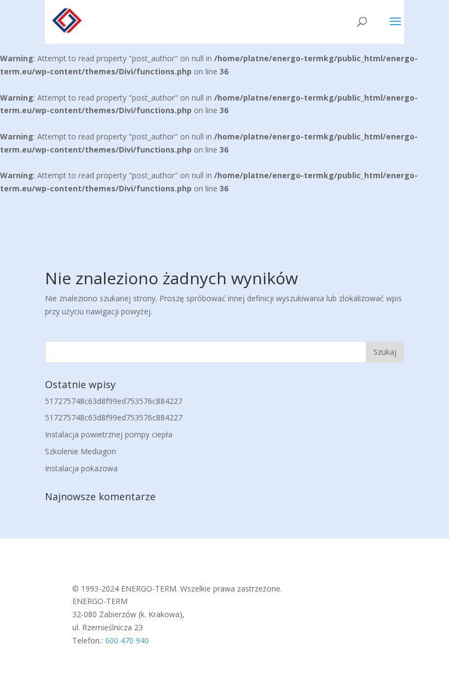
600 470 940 (127, 640)
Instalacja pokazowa (81, 468)
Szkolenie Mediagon (80, 451)
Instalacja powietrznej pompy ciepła (108, 434)
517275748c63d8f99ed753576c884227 (113, 401)
